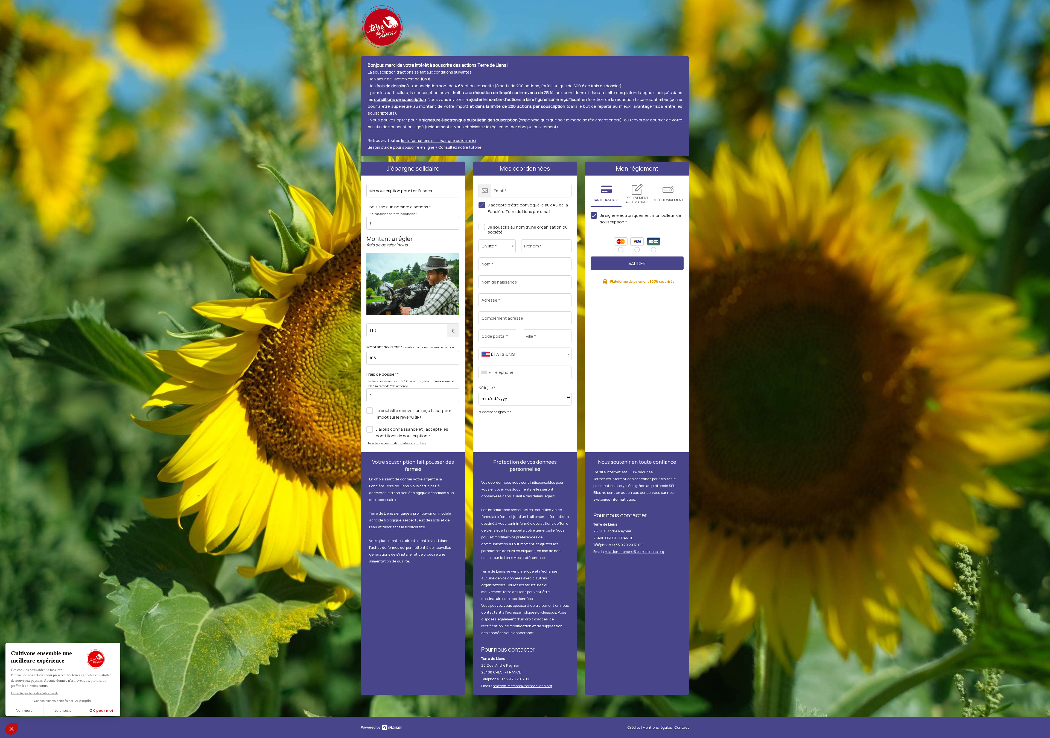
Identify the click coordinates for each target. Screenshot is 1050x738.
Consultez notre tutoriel (460, 147)
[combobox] (497, 246)
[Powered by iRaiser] (381, 727)
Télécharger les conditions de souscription (397, 443)
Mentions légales (657, 727)
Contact (681, 727)
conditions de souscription (400, 99)
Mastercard (621, 241)
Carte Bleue (653, 241)
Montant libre (453, 330)
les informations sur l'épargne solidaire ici (438, 140)
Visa (637, 241)
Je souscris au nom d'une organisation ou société (528, 229)
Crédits (633, 727)
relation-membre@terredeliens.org (522, 685)
